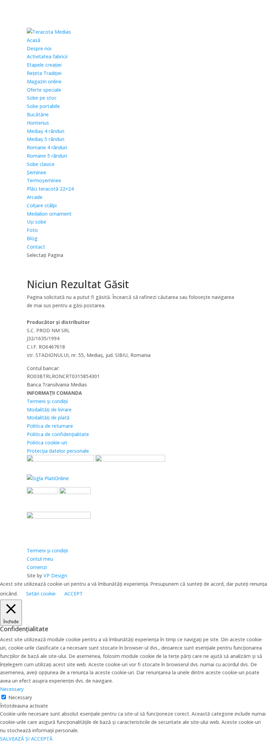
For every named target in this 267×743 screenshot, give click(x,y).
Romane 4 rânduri (47, 147)
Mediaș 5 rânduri (45, 139)
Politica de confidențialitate (58, 434)
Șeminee (36, 172)
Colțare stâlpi (42, 205)
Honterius (38, 122)
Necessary (20, 697)
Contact (36, 246)
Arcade (34, 197)
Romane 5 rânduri (47, 155)
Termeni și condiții (47, 401)
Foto (32, 230)
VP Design (55, 575)
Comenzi (37, 567)
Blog (32, 238)
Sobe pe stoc (42, 97)
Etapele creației (44, 64)
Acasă (33, 40)
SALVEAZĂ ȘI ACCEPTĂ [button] (26, 738)
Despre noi (39, 48)
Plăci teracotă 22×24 (50, 188)
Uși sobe (36, 221)
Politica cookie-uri (47, 442)
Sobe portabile (43, 106)
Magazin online (44, 81)
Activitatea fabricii (47, 56)
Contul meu (40, 559)
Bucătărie (38, 114)
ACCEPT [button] (73, 593)
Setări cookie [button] (41, 593)
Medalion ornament (49, 213)
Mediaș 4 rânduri (45, 131)
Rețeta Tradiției (44, 73)
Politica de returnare (50, 426)
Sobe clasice (41, 164)
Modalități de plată (48, 417)
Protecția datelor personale (58, 451)
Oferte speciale (44, 89)
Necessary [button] (12, 689)
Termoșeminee (44, 180)
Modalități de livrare (49, 409)
